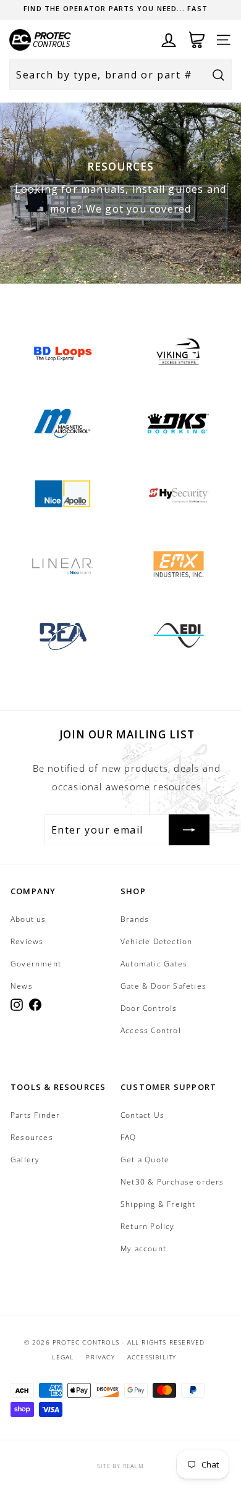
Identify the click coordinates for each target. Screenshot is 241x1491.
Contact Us (142, 1115)
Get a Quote (144, 1159)
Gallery (25, 1159)
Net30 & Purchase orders (172, 1181)
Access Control (150, 1030)
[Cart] (196, 40)
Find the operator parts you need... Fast (115, 8)
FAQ (128, 1137)
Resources (32, 1137)
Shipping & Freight (158, 1204)
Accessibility (152, 1357)
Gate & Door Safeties (163, 986)
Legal (63, 1357)
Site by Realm (120, 1466)
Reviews (27, 941)
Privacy (100, 1357)
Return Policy (147, 1226)
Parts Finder (35, 1115)
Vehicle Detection (156, 941)
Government (36, 963)
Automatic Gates (153, 963)
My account (143, 1248)
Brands (134, 919)
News (22, 986)
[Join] (189, 829)
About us (28, 919)
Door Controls (148, 1008)
